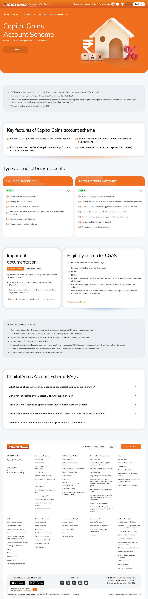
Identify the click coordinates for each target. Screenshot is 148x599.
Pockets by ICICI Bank (42, 540)
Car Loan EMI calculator (126, 535)
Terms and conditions (77, 302)
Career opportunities (14, 522)
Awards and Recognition (99, 525)
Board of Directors (96, 522)
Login (137, 4)
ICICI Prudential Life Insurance (73, 468)
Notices (93, 535)
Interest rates (123, 459)
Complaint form (40, 486)
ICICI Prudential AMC (69, 472)
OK (35, 589)
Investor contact (68, 536)
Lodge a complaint (41, 483)
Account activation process (128, 485)
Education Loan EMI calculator (129, 548)
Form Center (39, 472)
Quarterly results (68, 529)
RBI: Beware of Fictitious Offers (101, 468)
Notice (64, 533)
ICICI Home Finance (69, 488)
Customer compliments (43, 509)
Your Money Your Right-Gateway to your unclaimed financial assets (101, 509)
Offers (9, 553)
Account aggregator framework (46, 496)
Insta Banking (40, 547)
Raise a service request (43, 476)
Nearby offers (12, 556)
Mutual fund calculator (126, 538)
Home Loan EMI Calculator (127, 531)
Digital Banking (40, 522)
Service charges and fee (126, 463)
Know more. (27, 590)
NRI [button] (40, 4)
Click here (11, 299)
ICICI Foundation (68, 459)
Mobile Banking (40, 525)
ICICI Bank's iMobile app (43, 533)
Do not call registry (14, 525)
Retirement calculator (125, 551)
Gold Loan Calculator (125, 568)
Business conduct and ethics (17, 533)
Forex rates (122, 466)
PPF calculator (123, 564)
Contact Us (39, 459)
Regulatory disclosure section (101, 476)
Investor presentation (70, 525)
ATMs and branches (42, 543)
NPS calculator (123, 561)
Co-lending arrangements (16, 563)
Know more (42, 40)
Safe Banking (95, 459)
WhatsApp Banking (42, 536)
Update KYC (11, 560)
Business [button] (47, 4)
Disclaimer (41, 594)
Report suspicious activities (45, 479)
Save (17, 49)
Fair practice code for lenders (17, 542)
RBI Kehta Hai (95, 472)
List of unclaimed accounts (44, 499)
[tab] (15, 269)
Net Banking (39, 529)
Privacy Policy (53, 594)
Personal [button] (32, 4)
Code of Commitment (70, 594)
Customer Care (40, 463)
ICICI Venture (67, 476)
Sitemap (10, 549)
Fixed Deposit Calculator (127, 522)
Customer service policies (16, 529)
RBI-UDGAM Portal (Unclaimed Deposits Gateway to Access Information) (101, 497)
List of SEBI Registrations (99, 503)
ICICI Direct (66, 479)
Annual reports (67, 522)
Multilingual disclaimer (15, 546)
